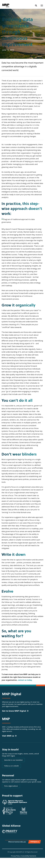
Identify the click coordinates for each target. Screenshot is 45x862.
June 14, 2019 (8, 49)
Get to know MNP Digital (14, 711)
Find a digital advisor (11, 786)
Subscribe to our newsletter (13, 760)
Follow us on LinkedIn (11, 766)
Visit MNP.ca (8, 736)
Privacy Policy (15, 856)
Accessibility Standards (28, 856)
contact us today (25, 680)
